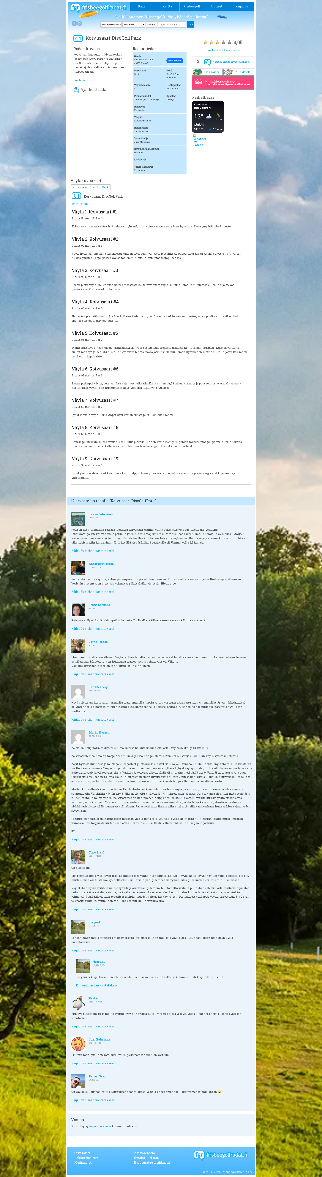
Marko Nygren (99, 732)
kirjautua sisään (100, 1126)
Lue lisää (79, 80)
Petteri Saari (98, 1076)
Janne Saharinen (101, 514)
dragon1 (94, 922)
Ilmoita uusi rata (146, 1158)
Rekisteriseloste (86, 1158)
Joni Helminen (99, 1039)
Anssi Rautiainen (101, 563)
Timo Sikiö (96, 852)
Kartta (167, 6)
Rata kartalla (174, 60)
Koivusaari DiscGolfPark (90, 187)
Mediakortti (83, 1162)
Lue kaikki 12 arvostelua (223, 50)
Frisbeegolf (192, 6)
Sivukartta (82, 1153)
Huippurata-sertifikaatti (152, 1162)
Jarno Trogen (98, 642)
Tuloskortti (243, 72)
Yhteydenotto (144, 1153)
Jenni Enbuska (99, 605)
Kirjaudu (241, 6)
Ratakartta (211, 72)
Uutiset (216, 6)
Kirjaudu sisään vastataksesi (92, 551)
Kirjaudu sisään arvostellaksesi (231, 61)
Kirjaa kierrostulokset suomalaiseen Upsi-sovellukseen (227, 83)
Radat (142, 6)
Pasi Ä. (93, 998)
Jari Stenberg (98, 687)
